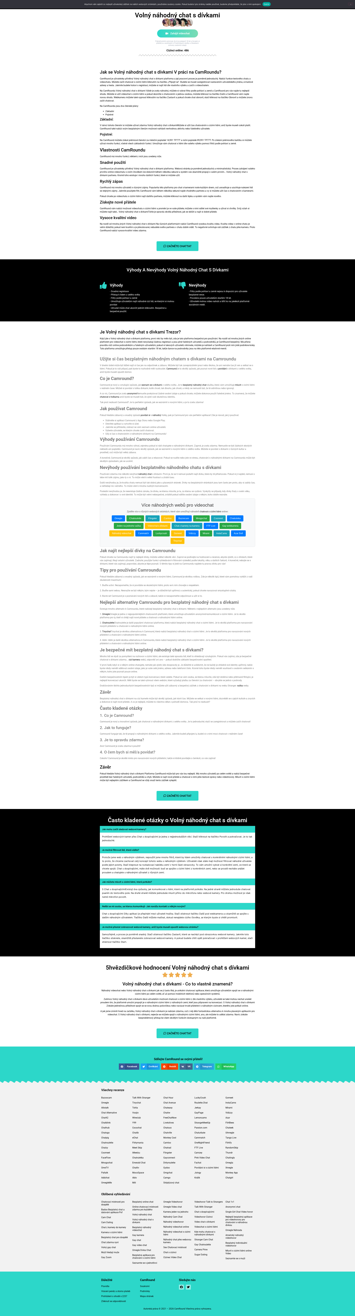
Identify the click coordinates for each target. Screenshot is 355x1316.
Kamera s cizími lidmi (111, 1232)
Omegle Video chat (172, 1206)
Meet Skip (137, 1147)
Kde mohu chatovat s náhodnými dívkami (204, 1233)
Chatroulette (135, 518)
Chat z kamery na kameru (187, 526)
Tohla (135, 1107)
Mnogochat (201, 518)
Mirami (206, 533)
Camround (171, 368)
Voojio (135, 1112)
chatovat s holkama (109, 397)
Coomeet (218, 518)
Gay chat (136, 1240)
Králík (197, 1177)
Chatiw (166, 1112)
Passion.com (200, 1127)
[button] (129, 1066)
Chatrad (167, 1147)
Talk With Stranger (141, 1097)
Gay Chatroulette (202, 1244)
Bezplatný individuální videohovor (236, 1244)
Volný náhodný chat (142, 1214)
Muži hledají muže (110, 1252)
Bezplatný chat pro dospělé (114, 1237)
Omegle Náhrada (233, 1230)
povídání (222, 368)
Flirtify (228, 1142)
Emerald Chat (138, 1162)
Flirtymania (137, 1142)
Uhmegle (229, 1132)
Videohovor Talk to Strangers (208, 1201)
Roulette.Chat (201, 1102)
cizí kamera (134, 659)
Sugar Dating (200, 1254)
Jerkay (197, 1107)
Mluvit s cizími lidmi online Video (238, 1252)
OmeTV (105, 1167)
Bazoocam (183, 518)
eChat (135, 1137)
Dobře (266, 4)
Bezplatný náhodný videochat (141, 1228)
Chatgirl (229, 1177)
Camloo (168, 518)
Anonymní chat (232, 1206)
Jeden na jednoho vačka (129, 526)
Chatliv (135, 1167)
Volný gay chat (108, 1247)
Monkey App (231, 1172)
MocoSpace (138, 1172)
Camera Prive (200, 1249)
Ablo (134, 1177)
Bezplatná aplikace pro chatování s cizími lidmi (143, 1256)
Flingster (152, 518)
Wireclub (136, 1117)
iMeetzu (136, 1152)
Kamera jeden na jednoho (175, 1211)
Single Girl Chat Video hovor (239, 1211)
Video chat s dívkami (204, 1221)
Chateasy (168, 1107)
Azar (227, 1117)
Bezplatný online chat (142, 1201)
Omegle (118, 518)
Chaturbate (199, 1132)
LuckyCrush (200, 1097)
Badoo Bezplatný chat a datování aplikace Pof (113, 1211)
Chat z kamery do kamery (113, 1227)
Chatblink (106, 1122)
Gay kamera (138, 1235)
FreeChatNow (170, 1117)
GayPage (198, 1112)
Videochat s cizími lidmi (206, 1226)
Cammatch (143, 533)
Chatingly (230, 1157)
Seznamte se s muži (235, 1258)
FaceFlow (106, 1157)
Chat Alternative (109, 1112)
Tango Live (230, 1137)
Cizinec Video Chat (172, 1257)
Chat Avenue (169, 1102)
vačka (240, 685)
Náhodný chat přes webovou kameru (177, 1241)
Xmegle (229, 1167)
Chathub (105, 1127)
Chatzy (104, 1147)
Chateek (229, 1127)
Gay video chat (139, 1245)
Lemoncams (200, 1117)
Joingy (197, 1172)
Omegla (229, 1162)
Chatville (167, 1132)
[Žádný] (350, 4)
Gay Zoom (106, 1257)
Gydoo (166, 1167)
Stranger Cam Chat (203, 1239)
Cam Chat (106, 1217)
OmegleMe (106, 1182)
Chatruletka (138, 1157)
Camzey (198, 1152)
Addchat (105, 1177)
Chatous (167, 1127)
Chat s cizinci (169, 1252)
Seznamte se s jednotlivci (144, 1263)
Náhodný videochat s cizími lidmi (176, 1233)
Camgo (166, 1177)
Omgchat (167, 1172)
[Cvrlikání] (188, 1287)
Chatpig (105, 1137)
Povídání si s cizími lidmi (206, 1167)
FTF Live (210, 526)
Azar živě (238, 533)
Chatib (135, 1132)
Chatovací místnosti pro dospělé (113, 1203)
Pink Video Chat (202, 1157)
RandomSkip (231, 1147)
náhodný (156, 415)
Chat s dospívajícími (204, 1211)
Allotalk (105, 1107)
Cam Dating (107, 1222)
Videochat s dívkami (158, 526)
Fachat (197, 1162)
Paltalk (104, 1172)
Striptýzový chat (171, 1182)
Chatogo (105, 1132)
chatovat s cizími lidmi (210, 511)
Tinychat (177, 541)
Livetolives (168, 1122)
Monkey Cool (169, 1137)
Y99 (134, 1122)
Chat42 (104, 1117)
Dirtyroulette (169, 1162)
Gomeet (178, 533)
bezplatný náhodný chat (194, 385)
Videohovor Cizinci (203, 1216)
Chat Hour (168, 1097)
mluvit (238, 385)
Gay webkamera (230, 526)
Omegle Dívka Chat (141, 1250)
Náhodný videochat (121, 533)
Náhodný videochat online (176, 1226)
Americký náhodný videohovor (234, 1236)
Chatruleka (235, 518)
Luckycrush (161, 533)
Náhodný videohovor (173, 1221)
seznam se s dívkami (151, 385)
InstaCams (221, 533)
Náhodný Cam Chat (172, 1216)
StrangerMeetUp (202, 1122)
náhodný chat (145, 474)
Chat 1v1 (229, 1201)
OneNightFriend (202, 1142)
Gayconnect (169, 1157)
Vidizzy (192, 533)
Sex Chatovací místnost (175, 1247)
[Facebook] (181, 1287)
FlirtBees (229, 1122)
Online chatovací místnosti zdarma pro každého (145, 1208)
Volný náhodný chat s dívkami (143, 1221)
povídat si (145, 415)
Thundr (229, 1152)
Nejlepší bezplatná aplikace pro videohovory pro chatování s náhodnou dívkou (238, 1220)
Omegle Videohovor (172, 1201)
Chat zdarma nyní (110, 1242)
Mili (134, 1182)
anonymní (132, 393)
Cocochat (137, 1127)
